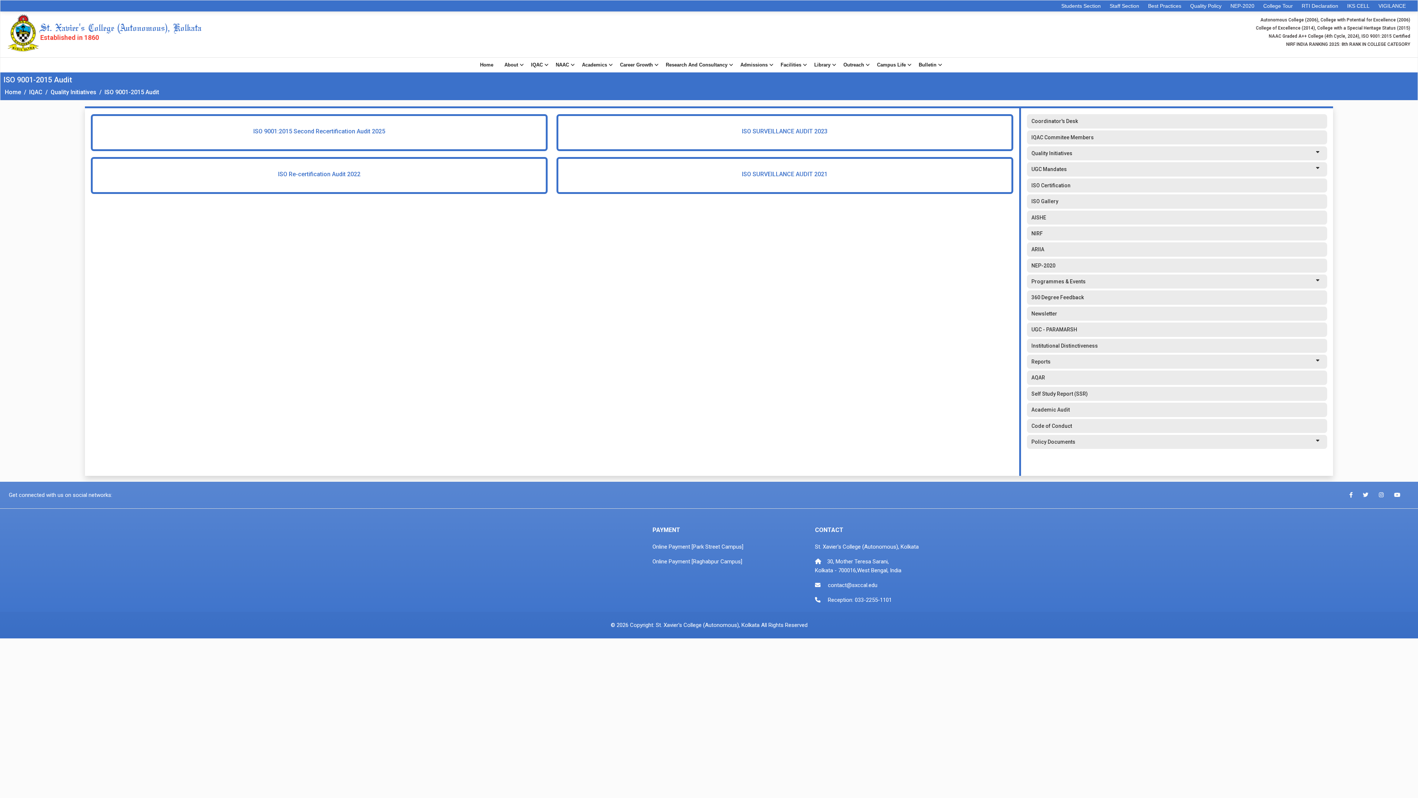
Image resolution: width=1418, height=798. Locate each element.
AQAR (1038, 378)
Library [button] (822, 65)
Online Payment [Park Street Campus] (698, 546)
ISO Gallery (1044, 201)
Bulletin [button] (927, 65)
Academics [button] (594, 65)
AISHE (1038, 218)
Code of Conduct (1051, 426)
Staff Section (1124, 6)
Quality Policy (1206, 6)
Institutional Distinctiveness (1064, 346)
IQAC (35, 92)
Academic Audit (1050, 410)
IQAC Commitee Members (1062, 137)
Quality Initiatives (73, 92)
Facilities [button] (791, 65)
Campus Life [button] (891, 65)
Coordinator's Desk (1054, 121)
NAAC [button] (562, 65)
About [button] (511, 65)
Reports (1041, 362)
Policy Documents (1053, 442)
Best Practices (1164, 6)
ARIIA (1037, 249)
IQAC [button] (537, 65)
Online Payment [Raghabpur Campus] (697, 561)
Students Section (1081, 6)
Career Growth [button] (636, 65)
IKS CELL (1358, 6)
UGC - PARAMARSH (1054, 329)
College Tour (1278, 6)
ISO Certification (1051, 185)
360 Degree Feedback (1057, 297)
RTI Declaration (1320, 6)
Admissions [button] (754, 65)
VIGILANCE (1392, 6)
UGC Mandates (1049, 169)
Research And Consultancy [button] (696, 65)
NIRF (1037, 233)
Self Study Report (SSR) (1059, 394)
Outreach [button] (853, 65)
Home (486, 65)
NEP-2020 (1242, 6)
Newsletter (1044, 314)
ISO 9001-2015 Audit (132, 92)
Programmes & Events (1058, 281)
